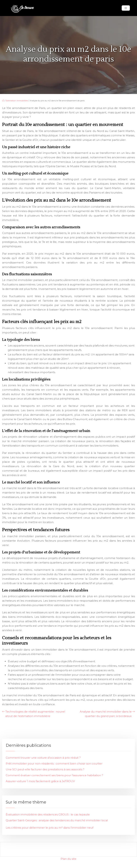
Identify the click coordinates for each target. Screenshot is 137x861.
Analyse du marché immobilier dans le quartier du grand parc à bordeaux (106, 714)
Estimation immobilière (17, 100)
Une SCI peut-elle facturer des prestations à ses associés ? (45, 769)
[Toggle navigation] (126, 8)
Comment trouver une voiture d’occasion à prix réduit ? (43, 757)
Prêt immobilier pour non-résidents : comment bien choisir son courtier (54, 763)
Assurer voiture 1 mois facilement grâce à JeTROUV (40, 781)
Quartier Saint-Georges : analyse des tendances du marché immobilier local (57, 820)
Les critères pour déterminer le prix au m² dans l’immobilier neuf (49, 827)
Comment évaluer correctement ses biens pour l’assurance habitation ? (54, 775)
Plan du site (68, 858)
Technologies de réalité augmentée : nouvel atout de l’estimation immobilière (35, 714)
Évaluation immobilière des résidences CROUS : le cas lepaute (48, 814)
